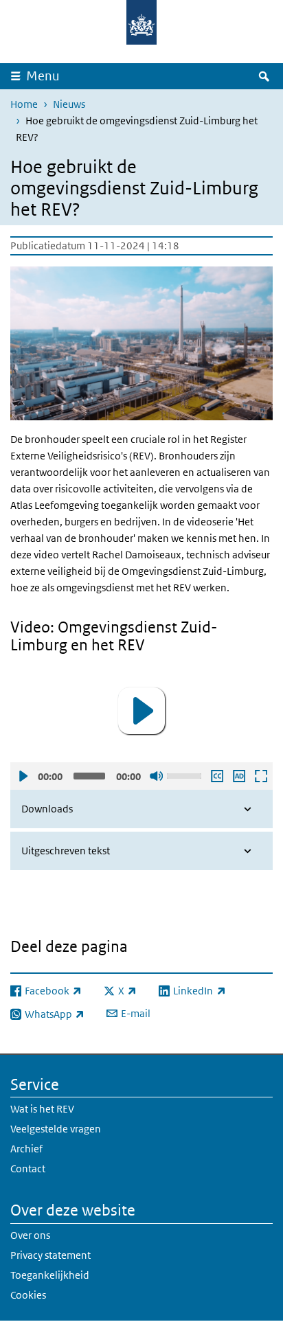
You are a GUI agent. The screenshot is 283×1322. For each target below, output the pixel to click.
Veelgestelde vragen (55, 1128)
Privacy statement (50, 1255)
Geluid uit (156, 776)
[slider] (186, 774)
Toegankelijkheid (49, 1274)
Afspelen (23, 776)
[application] (141, 710)
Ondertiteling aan (216, 776)
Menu (43, 76)
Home (24, 104)
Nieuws (69, 104)
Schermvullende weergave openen (260, 776)
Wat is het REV (42, 1108)
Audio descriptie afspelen (238, 776)
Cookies (28, 1294)
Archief (26, 1148)
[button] (141, 710)
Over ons (30, 1235)
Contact (27, 1168)
